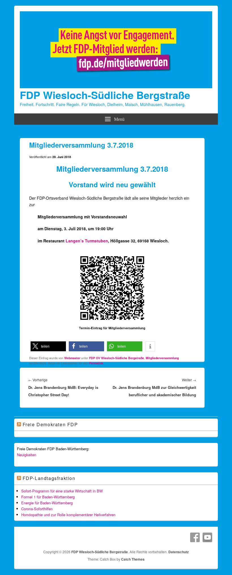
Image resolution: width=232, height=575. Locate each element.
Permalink (96, 363)
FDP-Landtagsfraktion (49, 478)
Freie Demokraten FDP (50, 424)
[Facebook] (195, 537)
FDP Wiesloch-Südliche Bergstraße (105, 94)
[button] (48, 346)
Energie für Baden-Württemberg (47, 502)
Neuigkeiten (26, 454)
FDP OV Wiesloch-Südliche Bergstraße (116, 358)
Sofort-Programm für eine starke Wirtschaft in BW (62, 491)
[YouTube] (207, 537)
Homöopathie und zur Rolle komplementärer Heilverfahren (68, 514)
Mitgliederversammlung (162, 358)
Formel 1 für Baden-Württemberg (48, 496)
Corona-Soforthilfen (37, 508)
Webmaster (72, 358)
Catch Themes (133, 559)
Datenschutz (178, 551)
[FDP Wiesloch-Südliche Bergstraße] (116, 86)
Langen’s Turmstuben (87, 241)
